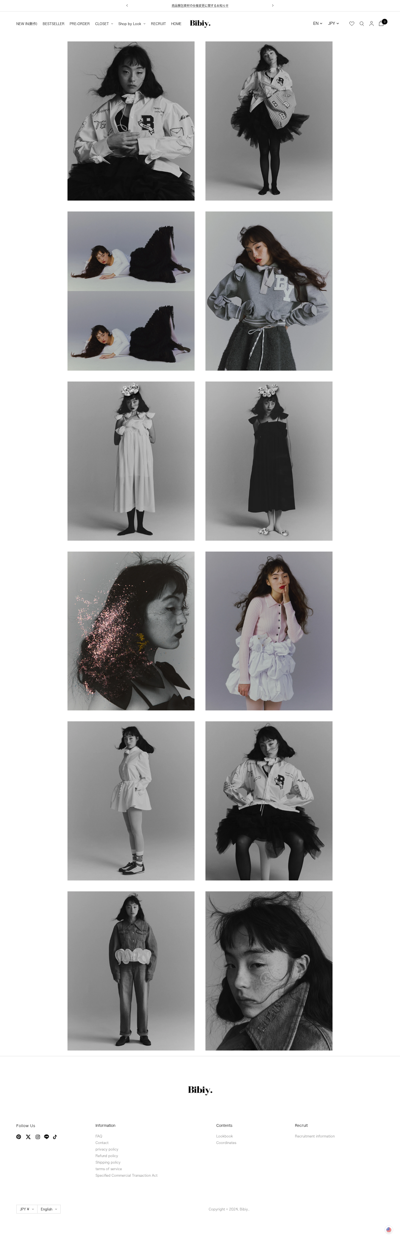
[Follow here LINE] (46, 1137)
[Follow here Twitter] (28, 1137)
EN (316, 23)
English (46, 1209)
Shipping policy (108, 1162)
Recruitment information (315, 1136)
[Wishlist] (352, 23)
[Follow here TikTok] (55, 1137)
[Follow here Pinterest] (18, 1136)
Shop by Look (129, 23)
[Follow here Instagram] (38, 1137)
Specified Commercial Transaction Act (127, 1175)
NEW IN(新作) (26, 23)
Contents (224, 1125)
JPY (331, 23)
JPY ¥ (24, 1209)
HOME (176, 23)
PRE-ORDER (80, 23)
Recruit (301, 1125)
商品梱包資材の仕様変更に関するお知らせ (200, 5)
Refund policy (107, 1155)
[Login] (372, 23)
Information (105, 1125)
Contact (102, 1142)
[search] (362, 23)
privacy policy (107, 1149)
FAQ (99, 1136)
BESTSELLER (53, 23)
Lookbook (224, 1136)
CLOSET (102, 23)
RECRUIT (158, 23)
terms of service (109, 1168)
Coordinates (226, 1142)
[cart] (381, 23)
